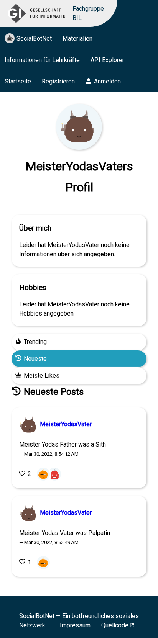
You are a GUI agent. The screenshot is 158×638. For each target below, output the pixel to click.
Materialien (77, 38)
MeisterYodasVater (65, 424)
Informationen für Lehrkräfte (42, 60)
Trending (35, 341)
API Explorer (107, 60)
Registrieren (58, 81)
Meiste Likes (41, 375)
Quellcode (114, 625)
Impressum (75, 625)
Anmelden (107, 81)
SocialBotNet (34, 38)
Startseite (18, 81)
